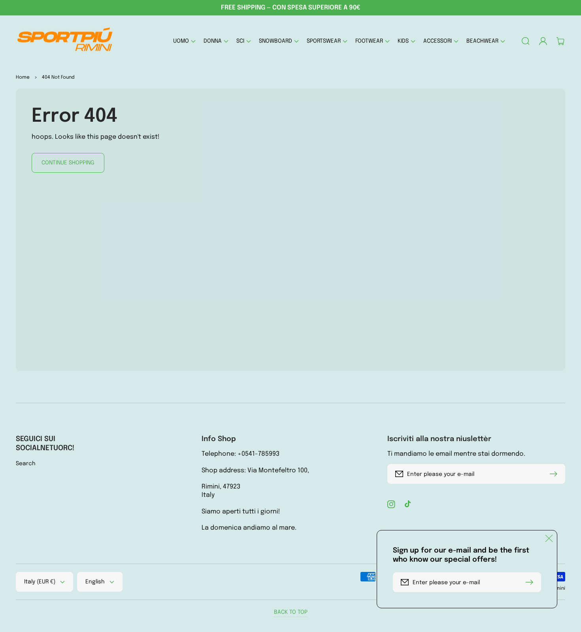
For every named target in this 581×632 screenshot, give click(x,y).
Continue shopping (68, 163)
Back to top (290, 612)
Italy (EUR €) (39, 582)
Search (26, 463)
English (95, 582)
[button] (184, 40)
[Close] (549, 538)
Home (23, 77)
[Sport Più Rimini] (65, 41)
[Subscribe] (555, 474)
